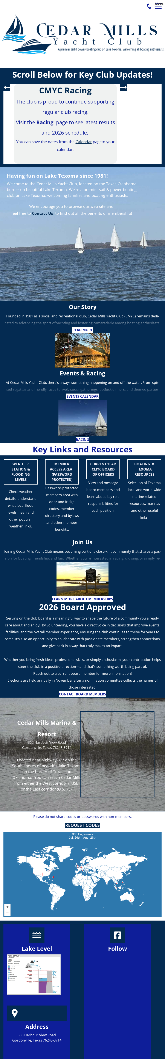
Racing (82, 439)
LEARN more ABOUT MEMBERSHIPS (82, 599)
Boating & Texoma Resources (144, 469)
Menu (158, 3)
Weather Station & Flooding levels (20, 472)
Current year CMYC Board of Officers (103, 469)
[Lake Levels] (34, 974)
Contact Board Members (82, 694)
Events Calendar (83, 396)
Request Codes (82, 825)
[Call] (149, 6)
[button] (6, 87)
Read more (82, 330)
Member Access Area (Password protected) (62, 472)
